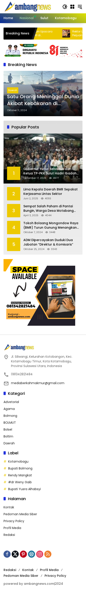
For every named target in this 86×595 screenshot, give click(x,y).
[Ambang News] (29, 6)
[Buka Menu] (72, 6)
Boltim (8, 436)
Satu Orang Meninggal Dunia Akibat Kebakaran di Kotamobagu (43, 100)
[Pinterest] (23, 554)
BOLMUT (10, 422)
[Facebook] (7, 554)
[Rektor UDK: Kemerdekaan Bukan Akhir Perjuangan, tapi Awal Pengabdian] (58, 34)
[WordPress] (31, 554)
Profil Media (12, 528)
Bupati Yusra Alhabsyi (24, 489)
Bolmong (10, 415)
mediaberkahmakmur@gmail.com (37, 383)
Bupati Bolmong (20, 468)
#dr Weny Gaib (20, 482)
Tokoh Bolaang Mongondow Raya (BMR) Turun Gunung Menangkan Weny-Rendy (50, 225)
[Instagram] (39, 554)
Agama (9, 409)
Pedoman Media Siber (20, 514)
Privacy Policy (14, 521)
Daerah (12, 90)
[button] (64, 6)
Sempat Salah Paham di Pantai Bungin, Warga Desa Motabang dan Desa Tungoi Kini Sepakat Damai (48, 208)
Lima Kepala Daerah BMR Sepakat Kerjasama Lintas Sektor (50, 191)
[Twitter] (15, 554)
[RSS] (47, 554)
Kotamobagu (18, 461)
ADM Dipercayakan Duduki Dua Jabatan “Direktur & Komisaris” (48, 242)
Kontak (9, 507)
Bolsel (8, 429)
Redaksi (9, 535)
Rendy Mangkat (20, 475)
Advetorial (11, 402)
